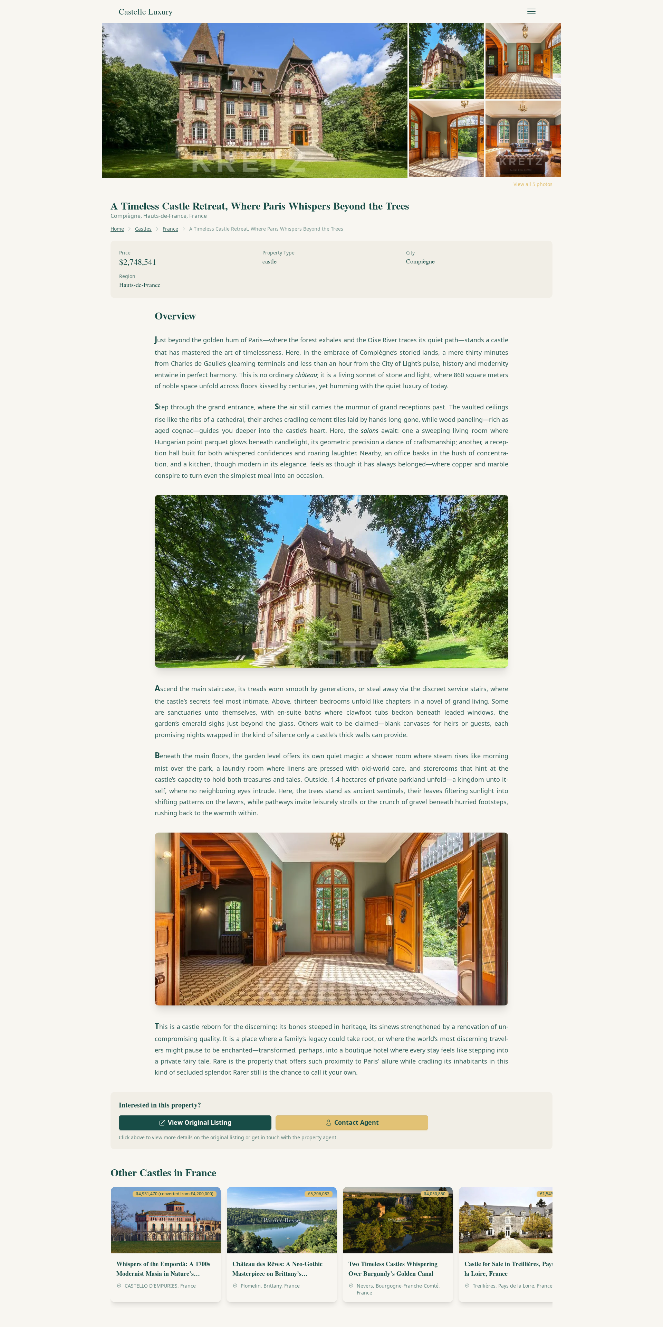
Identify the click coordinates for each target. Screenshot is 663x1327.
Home (117, 228)
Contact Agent (356, 1122)
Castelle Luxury (146, 11)
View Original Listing (199, 1122)
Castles (143, 228)
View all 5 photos (532, 184)
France (170, 228)
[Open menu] (531, 11)
